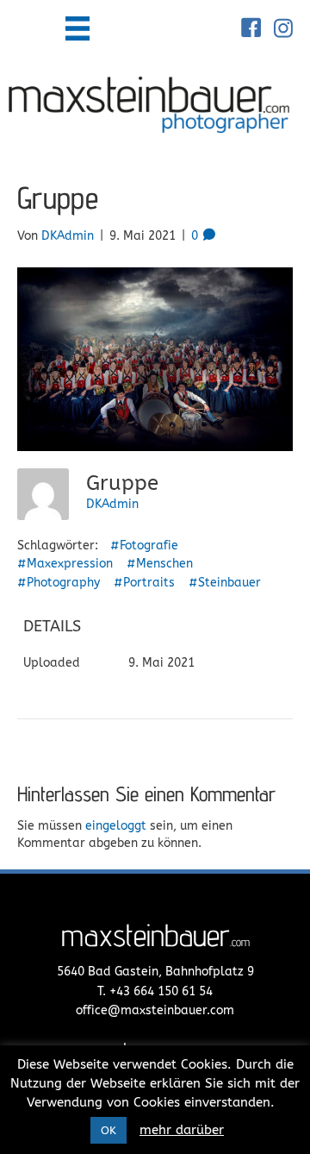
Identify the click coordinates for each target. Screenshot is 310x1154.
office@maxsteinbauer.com (155, 1010)
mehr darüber (182, 1130)
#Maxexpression (65, 563)
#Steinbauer (225, 582)
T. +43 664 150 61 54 (155, 991)
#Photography (58, 582)
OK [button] (108, 1130)
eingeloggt (115, 825)
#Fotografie (144, 545)
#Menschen (160, 563)
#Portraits (144, 582)
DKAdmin (112, 504)
